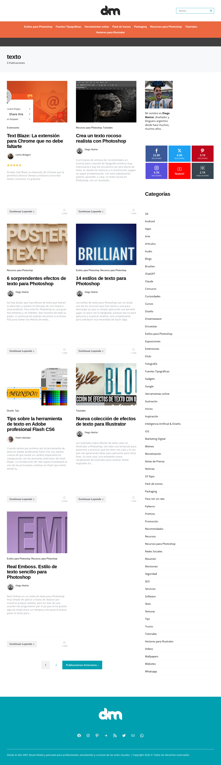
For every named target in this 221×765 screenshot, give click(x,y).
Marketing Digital (155, 438)
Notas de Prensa (154, 461)
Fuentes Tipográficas (68, 26)
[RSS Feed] (115, 735)
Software (150, 596)
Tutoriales (191, 26)
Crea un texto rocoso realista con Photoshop (101, 138)
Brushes (150, 266)
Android (150, 221)
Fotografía (151, 363)
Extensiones (13, 127)
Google (149, 386)
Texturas (150, 611)
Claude (149, 281)
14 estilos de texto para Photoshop (101, 281)
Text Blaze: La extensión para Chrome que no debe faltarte (35, 141)
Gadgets (150, 378)
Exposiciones (152, 341)
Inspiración (151, 416)
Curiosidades (152, 296)
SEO (147, 581)
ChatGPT (150, 273)
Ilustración (151, 401)
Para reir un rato (155, 498)
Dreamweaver (153, 318)
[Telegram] (106, 735)
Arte (147, 236)
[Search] (211, 11)
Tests (148, 603)
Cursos (149, 303)
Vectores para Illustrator (110, 32)
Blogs (148, 258)
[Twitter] (124, 735)
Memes (149, 446)
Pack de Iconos (121, 26)
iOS (147, 431)
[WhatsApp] (141, 735)
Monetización (153, 453)
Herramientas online (97, 26)
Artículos (150, 243)
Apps (148, 228)
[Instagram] (88, 735)
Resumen (150, 558)
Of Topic (150, 476)
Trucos (149, 626)
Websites (150, 663)
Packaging (140, 26)
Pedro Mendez (23, 437)
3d (146, 213)
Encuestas (151, 326)
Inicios (149, 408)
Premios (150, 513)
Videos (149, 648)
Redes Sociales (153, 551)
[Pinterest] (97, 735)
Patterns (150, 506)
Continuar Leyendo (20, 211)
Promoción (151, 521)
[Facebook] (79, 735)
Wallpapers (151, 656)
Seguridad (151, 573)
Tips (17, 410)
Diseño (10, 410)
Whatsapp (151, 671)
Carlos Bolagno (23, 154)
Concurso (150, 288)
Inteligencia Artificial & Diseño (163, 423)
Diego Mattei (91, 149)
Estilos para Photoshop (38, 26)
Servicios (150, 588)
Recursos (150, 536)
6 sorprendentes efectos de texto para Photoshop (36, 281)
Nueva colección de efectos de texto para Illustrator (106, 421)
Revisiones (151, 566)
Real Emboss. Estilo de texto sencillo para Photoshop (32, 572)
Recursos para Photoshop (166, 26)
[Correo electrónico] (132, 735)
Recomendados (154, 528)
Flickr (148, 356)
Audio (148, 251)
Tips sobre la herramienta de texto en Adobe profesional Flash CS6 (34, 424)
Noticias (150, 468)
